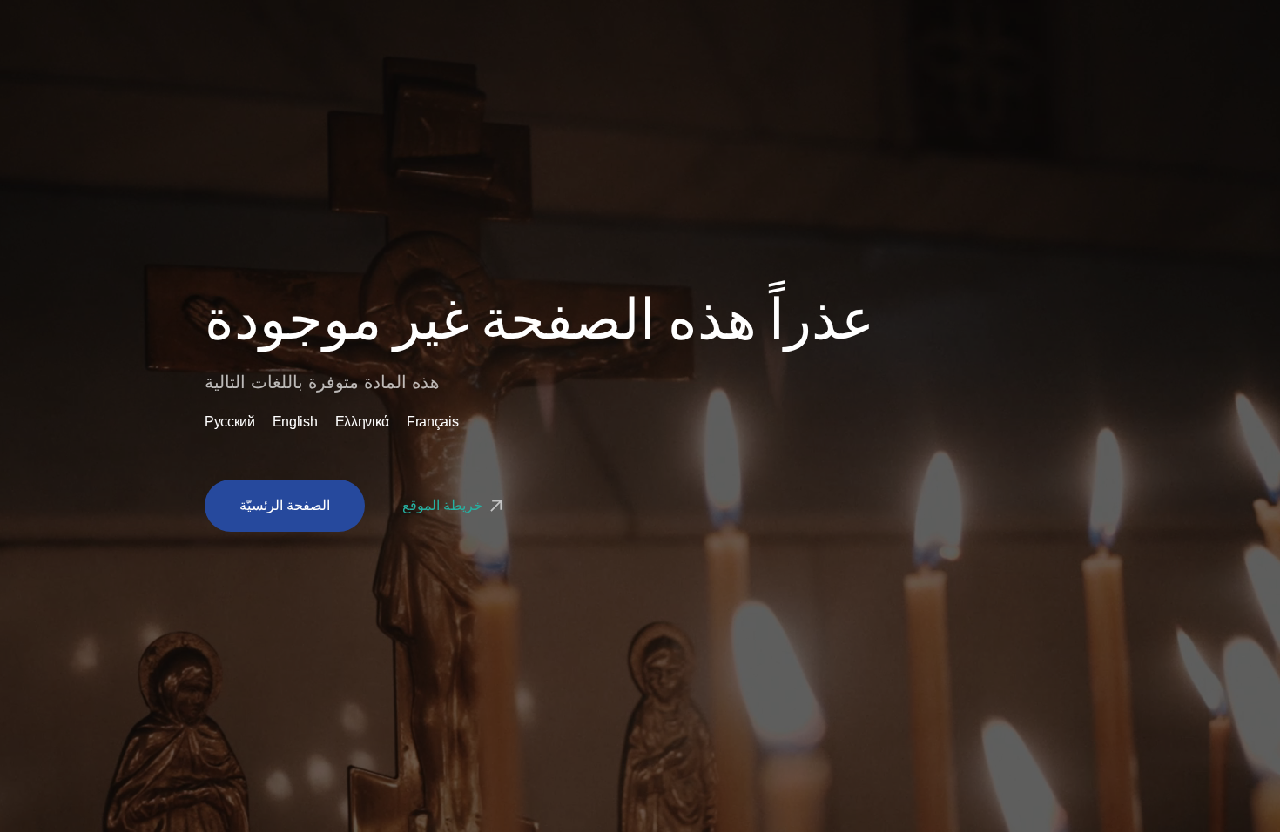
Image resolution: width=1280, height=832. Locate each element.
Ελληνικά (362, 422)
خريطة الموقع (443, 505)
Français (432, 422)
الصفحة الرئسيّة (284, 505)
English (295, 422)
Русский (230, 422)
